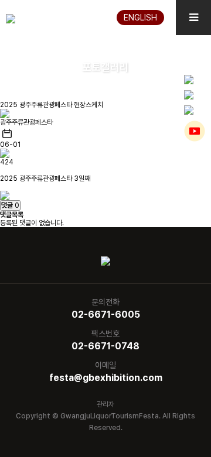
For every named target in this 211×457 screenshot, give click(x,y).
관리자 (105, 404)
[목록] (4, 195)
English (140, 17)
